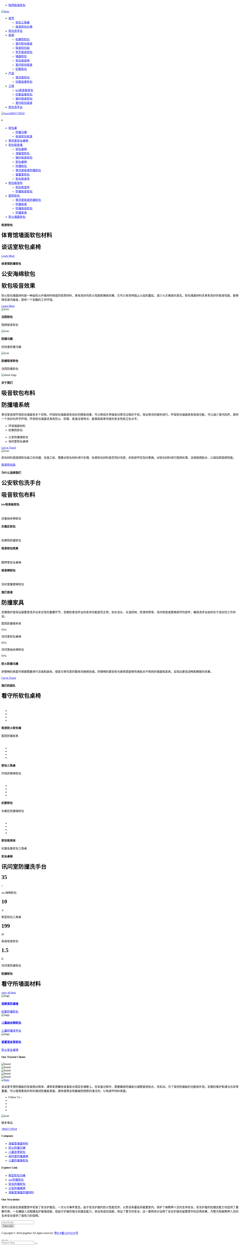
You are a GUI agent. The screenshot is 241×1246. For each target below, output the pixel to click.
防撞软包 (21, 166)
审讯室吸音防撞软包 (28, 170)
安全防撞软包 (16, 1183)
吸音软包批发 (24, 136)
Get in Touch (8, 447)
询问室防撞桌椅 (18, 1156)
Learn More (8, 255)
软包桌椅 (21, 149)
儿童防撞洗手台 (11, 1030)
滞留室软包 (23, 153)
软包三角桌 (23, 22)
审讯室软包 (23, 77)
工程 (11, 86)
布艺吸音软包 (24, 52)
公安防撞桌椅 (16, 1188)
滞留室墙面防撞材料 (21, 1192)
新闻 (11, 35)
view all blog (8, 992)
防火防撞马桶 (16, 1147)
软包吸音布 (23, 178)
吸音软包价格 (24, 26)
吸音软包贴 (23, 47)
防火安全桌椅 (9, 1049)
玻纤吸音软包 (24, 98)
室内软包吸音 (24, 43)
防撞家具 (21, 204)
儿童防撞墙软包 (18, 1160)
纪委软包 (21, 69)
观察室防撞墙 (9, 1003)
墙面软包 (21, 56)
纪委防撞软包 (9, 1011)
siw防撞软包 (16, 1179)
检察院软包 (23, 39)
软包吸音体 (23, 60)
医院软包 (14, 195)
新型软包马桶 (16, 1175)
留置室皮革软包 (11, 1041)
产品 (11, 73)
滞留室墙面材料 (18, 1143)
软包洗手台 (15, 30)
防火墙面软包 (16, 216)
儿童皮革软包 (16, 1152)
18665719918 (17, 113)
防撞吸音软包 (24, 191)
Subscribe (8, 1226)
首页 (11, 18)
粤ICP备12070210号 (66, 1233)
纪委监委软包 (24, 81)
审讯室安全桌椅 (18, 140)
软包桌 (12, 127)
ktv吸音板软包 (24, 90)
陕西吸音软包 (16, 5)
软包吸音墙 (15, 144)
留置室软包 (23, 174)
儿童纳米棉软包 (11, 1022)
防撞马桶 (21, 132)
